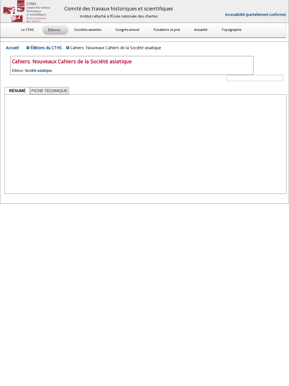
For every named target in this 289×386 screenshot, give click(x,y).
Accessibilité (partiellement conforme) (255, 14)
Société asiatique (38, 70)
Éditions (54, 30)
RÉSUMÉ (17, 90)
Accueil (12, 47)
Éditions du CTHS (46, 47)
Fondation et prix (167, 29)
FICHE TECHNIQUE (49, 90)
